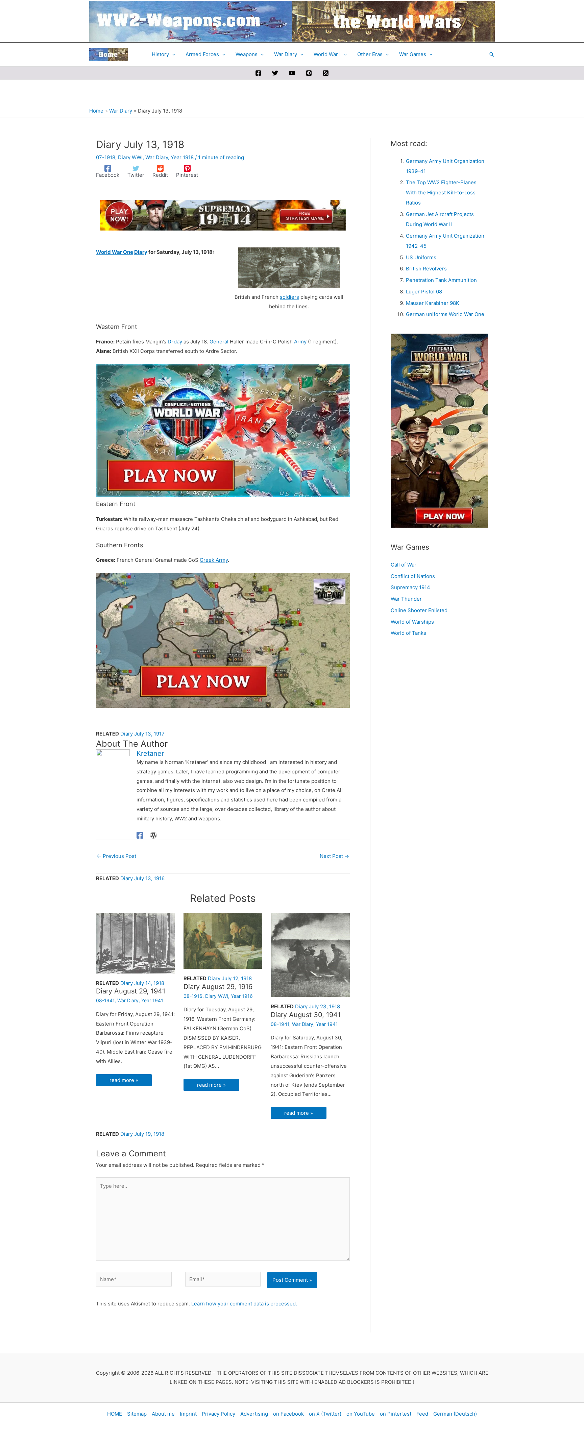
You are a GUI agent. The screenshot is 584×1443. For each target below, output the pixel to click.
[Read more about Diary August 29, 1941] (135, 942)
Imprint (188, 1414)
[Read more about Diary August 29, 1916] (223, 940)
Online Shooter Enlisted (419, 610)
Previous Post (116, 856)
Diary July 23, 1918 (317, 1006)
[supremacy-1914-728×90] (223, 215)
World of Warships (412, 622)
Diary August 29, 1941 (130, 991)
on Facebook (288, 1414)
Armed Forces (202, 54)
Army (300, 341)
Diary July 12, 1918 (230, 978)
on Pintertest (395, 1414)
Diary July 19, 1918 (142, 1134)
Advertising (254, 1414)
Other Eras (370, 54)
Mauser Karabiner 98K (432, 303)
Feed (422, 1414)
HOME (114, 1414)
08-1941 (105, 1000)
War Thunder (406, 599)
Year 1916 (242, 996)
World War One (114, 252)
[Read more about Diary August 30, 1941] (310, 954)
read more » (124, 1080)
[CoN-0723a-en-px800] (223, 430)
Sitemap (137, 1414)
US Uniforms (421, 257)
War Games (412, 54)
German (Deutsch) (455, 1414)
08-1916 (193, 996)
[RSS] (325, 73)
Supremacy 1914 (410, 587)
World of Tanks (408, 633)
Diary (140, 252)
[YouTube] (292, 73)
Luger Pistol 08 (424, 291)
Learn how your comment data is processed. (244, 1303)
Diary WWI (130, 157)
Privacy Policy (218, 1414)
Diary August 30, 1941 (306, 1015)
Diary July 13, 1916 (142, 878)
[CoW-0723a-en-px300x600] (439, 430)
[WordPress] (153, 835)
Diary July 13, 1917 (142, 733)
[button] (492, 54)
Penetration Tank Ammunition (441, 280)
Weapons (247, 54)
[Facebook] (258, 73)
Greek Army (214, 560)
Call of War (403, 564)
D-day (175, 341)
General (219, 341)
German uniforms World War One (445, 314)
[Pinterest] (308, 73)
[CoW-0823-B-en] (223, 640)
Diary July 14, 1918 (142, 983)
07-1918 (105, 157)
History (160, 54)
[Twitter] (275, 73)
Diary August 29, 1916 (218, 987)
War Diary (285, 54)
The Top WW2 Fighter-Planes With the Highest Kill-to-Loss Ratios (441, 192)
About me (163, 1414)
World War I (327, 54)
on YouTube (360, 1414)
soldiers (289, 297)
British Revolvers (426, 268)
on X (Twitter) (325, 1414)
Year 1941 (152, 1000)
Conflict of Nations (413, 576)
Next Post (334, 856)
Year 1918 (182, 157)
